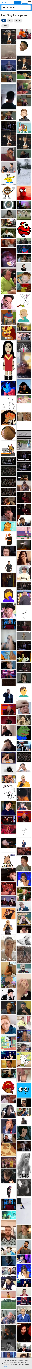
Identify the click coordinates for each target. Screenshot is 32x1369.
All (3, 20)
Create (18, 2)
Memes (5, 25)
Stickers (18, 20)
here (5, 1366)
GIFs (10, 20)
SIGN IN (25, 2)
